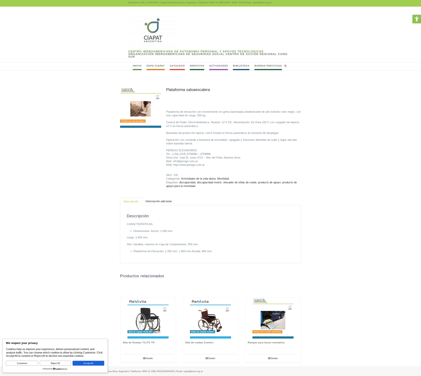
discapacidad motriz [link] (209, 182)
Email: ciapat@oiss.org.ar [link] (258, 2)
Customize (22, 363)
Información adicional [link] (158, 201)
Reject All (55, 363)
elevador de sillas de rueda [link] (239, 182)
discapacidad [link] (187, 182)
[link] (416, 19)
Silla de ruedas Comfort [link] (199, 342)
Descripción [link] (131, 201)
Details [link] (149, 358)
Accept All (88, 363)
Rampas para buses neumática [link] (266, 342)
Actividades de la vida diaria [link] (198, 178)
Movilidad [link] (223, 178)
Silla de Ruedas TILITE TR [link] (139, 342)
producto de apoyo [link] (269, 182)
